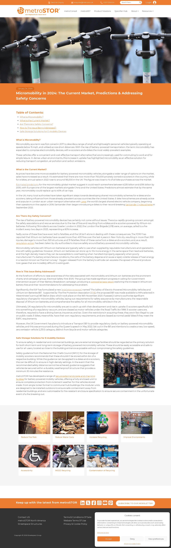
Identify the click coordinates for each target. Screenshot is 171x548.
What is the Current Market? (35, 120)
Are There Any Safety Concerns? (36, 124)
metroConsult (70, 11)
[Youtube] (105, 503)
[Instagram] (99, 503)
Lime (83, 201)
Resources (147, 11)
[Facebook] (94, 503)
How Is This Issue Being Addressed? (38, 128)
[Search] (140, 2)
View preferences (156, 539)
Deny (132, 539)
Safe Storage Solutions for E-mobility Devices (43, 131)
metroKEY (85, 11)
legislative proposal (71, 290)
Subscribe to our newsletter (135, 503)
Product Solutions (102, 11)
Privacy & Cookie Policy (132, 544)
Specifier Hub (121, 11)
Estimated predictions (27, 184)
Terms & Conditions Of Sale (77, 517)
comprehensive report (102, 282)
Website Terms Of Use (75, 520)
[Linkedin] (82, 503)
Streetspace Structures (30, 524)
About (134, 11)
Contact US (24, 517)
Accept (108, 539)
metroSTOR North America (32, 520)
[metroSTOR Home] (38, 11)
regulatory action (25, 243)
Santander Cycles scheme (139, 204)
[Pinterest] (110, 503)
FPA (93, 293)
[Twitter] (88, 503)
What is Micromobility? (31, 117)
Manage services (103, 533)
